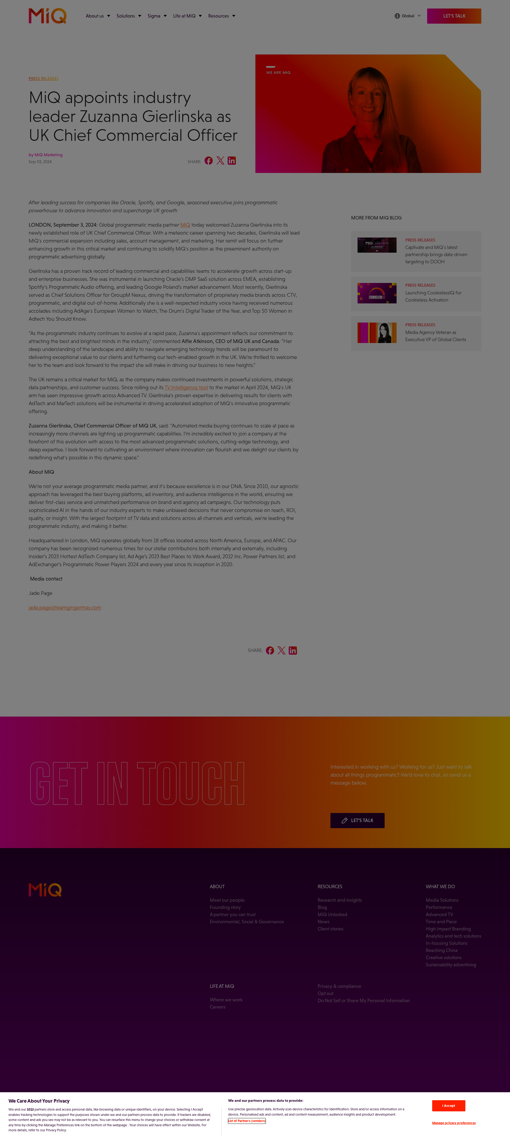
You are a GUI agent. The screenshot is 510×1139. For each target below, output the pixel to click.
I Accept (448, 1106)
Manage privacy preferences (454, 1123)
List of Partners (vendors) (247, 1121)
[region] (255, 1115)
